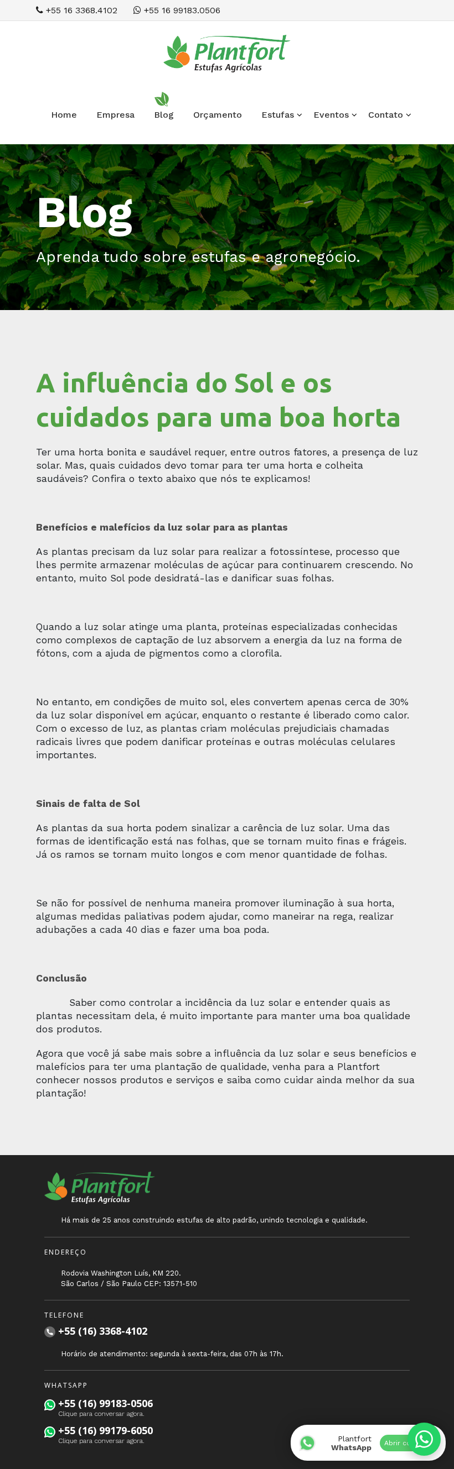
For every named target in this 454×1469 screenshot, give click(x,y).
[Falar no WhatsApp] (424, 1439)
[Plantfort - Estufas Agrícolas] (227, 53)
